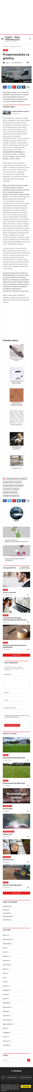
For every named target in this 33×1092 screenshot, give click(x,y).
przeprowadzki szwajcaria (12, 482)
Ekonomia (5, 960)
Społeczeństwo (9, 831)
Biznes (6, 615)
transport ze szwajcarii (11, 496)
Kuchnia (5, 994)
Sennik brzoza (8, 859)
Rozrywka (7, 857)
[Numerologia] (16, 795)
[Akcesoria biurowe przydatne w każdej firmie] (16, 632)
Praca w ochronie (9, 592)
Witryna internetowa (10, 708)
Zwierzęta (6, 1045)
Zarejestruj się (7, 906)
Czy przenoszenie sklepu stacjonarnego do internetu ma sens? (14, 619)
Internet (5, 986)
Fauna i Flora (6, 964)
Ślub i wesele (6, 1020)
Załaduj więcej (16, 655)
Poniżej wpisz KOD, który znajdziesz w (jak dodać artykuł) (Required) (16, 716)
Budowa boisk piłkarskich (12, 885)
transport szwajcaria (10, 492)
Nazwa (6, 692)
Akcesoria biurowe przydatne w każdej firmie (14, 646)
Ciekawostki (7, 806)
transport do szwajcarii (11, 489)
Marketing (6, 1003)
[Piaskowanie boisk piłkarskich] (16, 770)
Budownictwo (7, 939)
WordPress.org (7, 919)
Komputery (6, 990)
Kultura (5, 998)
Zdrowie (5, 1041)
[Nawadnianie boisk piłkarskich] (16, 744)
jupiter (16, 520)
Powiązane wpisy (24, 567)
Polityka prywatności (11, 1090)
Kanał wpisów (7, 913)
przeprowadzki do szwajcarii (17, 479)
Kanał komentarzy (8, 916)
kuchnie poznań (10, 1077)
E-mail (6, 700)
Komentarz (7, 674)
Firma (6, 46)
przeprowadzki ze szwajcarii (13, 485)
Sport (4, 1028)
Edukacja (5, 956)
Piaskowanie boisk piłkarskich (14, 783)
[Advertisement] (16, 17)
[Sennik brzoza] (16, 846)
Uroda (4, 1036)
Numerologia (7, 809)
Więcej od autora (24, 568)
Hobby (5, 981)
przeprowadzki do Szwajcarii (13, 152)
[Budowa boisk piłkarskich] (16, 872)
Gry (4, 977)
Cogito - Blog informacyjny (12, 38)
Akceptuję (26, 1086)
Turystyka (5, 1032)
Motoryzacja (6, 1007)
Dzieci (4, 952)
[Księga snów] (16, 821)
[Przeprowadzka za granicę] (7, 112)
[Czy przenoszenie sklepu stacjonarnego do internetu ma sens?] (16, 605)
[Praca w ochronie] (16, 579)
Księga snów (7, 834)
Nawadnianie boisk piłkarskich (14, 758)
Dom (4, 948)
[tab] (25, 567)
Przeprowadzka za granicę (20, 111)
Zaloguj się (6, 909)
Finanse (5, 969)
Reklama (5, 1011)
